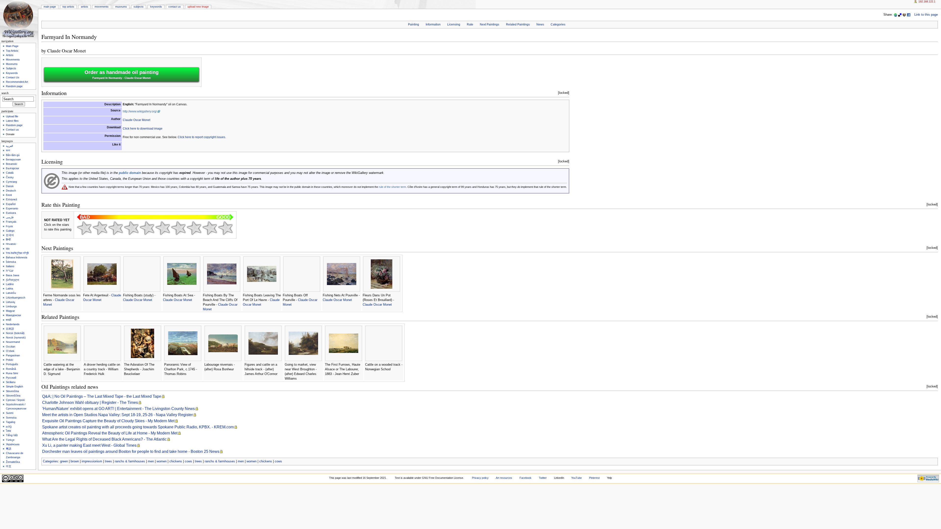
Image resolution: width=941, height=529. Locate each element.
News (540, 24)
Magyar (10, 310)
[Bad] (100, 228)
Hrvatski (11, 243)
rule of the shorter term (392, 186)
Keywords (156, 6)
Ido (8, 248)
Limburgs (11, 306)
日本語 (10, 328)
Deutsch (11, 190)
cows (188, 461)
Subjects (139, 6)
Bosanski (11, 163)
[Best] (210, 228)
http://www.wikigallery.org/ (140, 111)
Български (12, 168)
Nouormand (13, 341)
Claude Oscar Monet (66, 51)
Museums (121, 6)
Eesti (9, 194)
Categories (558, 24)
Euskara (11, 212)
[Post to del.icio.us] (900, 14)
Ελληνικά (11, 199)
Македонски (13, 315)
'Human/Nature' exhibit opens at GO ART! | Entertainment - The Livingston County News (118, 409)
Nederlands (13, 324)
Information (433, 24)
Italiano (10, 266)
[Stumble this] (895, 14)
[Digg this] (904, 14)
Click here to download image (142, 128)
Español (10, 204)
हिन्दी (8, 239)
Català (9, 172)
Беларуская (13, 159)
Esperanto (12, 208)
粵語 (8, 448)
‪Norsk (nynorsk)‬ (16, 337)
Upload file (12, 116)
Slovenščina (13, 395)
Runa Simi (12, 373)
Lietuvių (10, 302)
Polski (9, 359)
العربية (9, 145)
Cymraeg (11, 181)
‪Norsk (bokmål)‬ (15, 333)
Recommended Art (17, 81)
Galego (10, 230)
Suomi (9, 412)
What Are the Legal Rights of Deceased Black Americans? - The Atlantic (104, 439)
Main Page (50, 6)
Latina (9, 288)
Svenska (11, 417)
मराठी (8, 319)
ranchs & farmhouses (130, 461)
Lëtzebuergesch (15, 297)
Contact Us (174, 6)
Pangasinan (13, 355)
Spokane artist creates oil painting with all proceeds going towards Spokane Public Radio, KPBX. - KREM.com (138, 427)
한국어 (10, 235)
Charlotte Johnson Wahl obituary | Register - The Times (90, 402)
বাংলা (8, 150)
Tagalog (10, 422)
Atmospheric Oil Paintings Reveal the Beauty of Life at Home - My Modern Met (109, 433)
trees (108, 461)
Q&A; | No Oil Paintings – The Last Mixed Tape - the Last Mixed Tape (101, 396)
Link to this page (926, 14)
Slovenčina (12, 391)
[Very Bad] (84, 228)
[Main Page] (19, 19)
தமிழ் (9, 426)
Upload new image (198, 6)
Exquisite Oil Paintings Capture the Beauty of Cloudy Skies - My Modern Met (108, 421)
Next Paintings (489, 24)
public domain (130, 173)
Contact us (12, 129)
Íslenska (11, 261)
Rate (470, 24)
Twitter (543, 477)
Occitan (10, 346)
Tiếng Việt (12, 435)
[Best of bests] (225, 228)
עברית (9, 270)
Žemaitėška (13, 461)
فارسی (9, 217)
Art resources (504, 477)
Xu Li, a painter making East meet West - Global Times (89, 445)
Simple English (14, 386)
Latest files (12, 120)
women (162, 461)
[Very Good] (178, 228)
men (151, 461)
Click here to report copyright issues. (202, 137)
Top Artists (68, 6)
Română (11, 368)
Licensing (453, 24)
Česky (10, 177)
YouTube (576, 477)
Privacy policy (480, 477)
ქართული (12, 279)
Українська (12, 444)
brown (75, 461)
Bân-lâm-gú (13, 155)
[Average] (147, 228)
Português (12, 364)
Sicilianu (10, 382)
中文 (8, 466)
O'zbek (10, 350)
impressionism (92, 461)
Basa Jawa (12, 275)
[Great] (194, 228)
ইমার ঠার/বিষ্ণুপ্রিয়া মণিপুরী (17, 253)
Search (5, 93)
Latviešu (11, 292)
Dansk (10, 186)
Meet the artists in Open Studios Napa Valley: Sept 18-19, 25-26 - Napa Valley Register (117, 415)
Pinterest (594, 477)
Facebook (526, 477)
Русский (11, 377)
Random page (14, 86)
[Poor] (116, 228)
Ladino (10, 284)
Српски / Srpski (15, 399)
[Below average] (131, 228)
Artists (84, 6)
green (64, 461)
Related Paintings (518, 24)
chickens (175, 461)
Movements (102, 6)
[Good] (163, 228)
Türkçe (10, 439)
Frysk (9, 226)
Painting (413, 24)
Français (11, 221)
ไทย (8, 430)
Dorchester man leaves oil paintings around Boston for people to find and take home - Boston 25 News (130, 451)
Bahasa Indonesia (16, 257)
